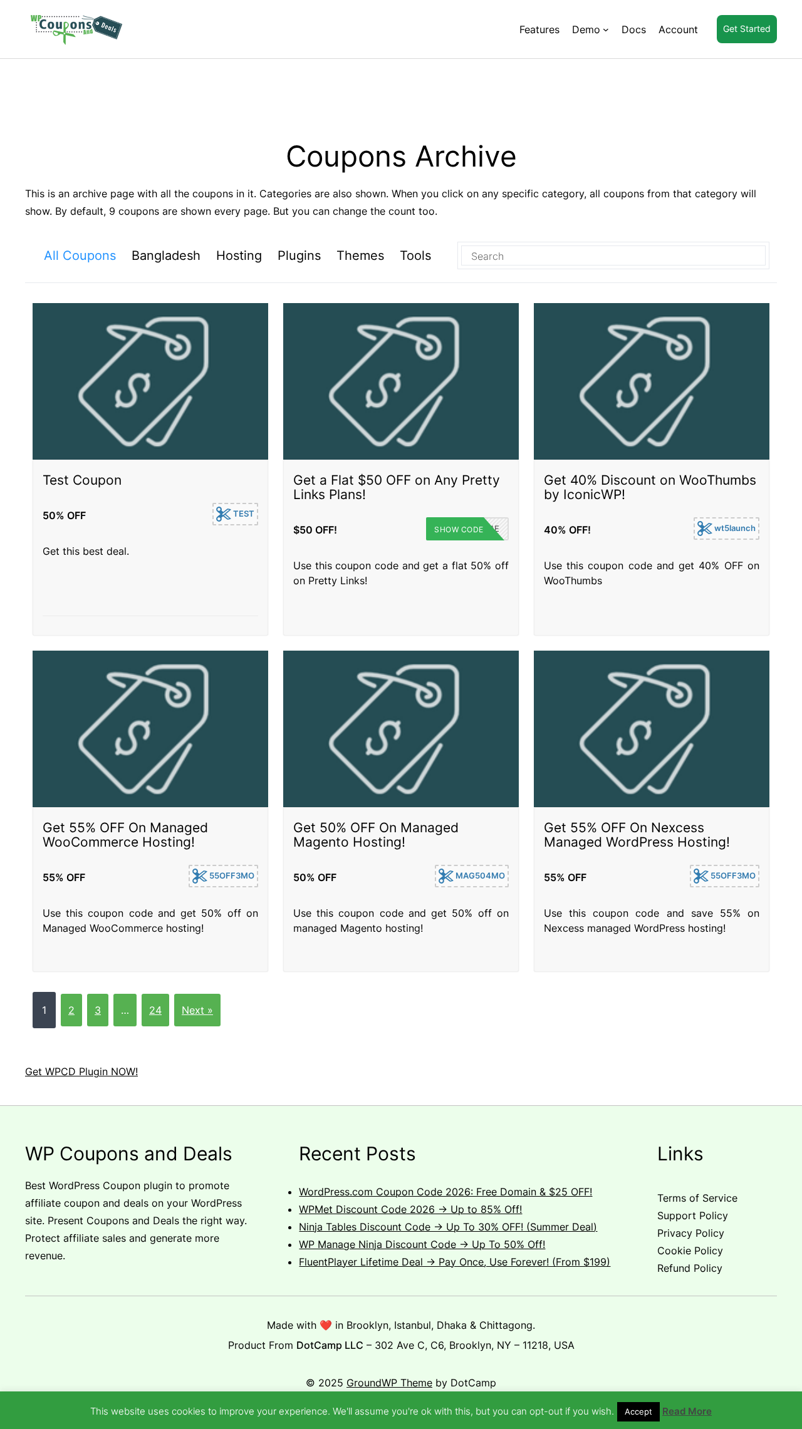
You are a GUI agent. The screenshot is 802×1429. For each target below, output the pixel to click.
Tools (415, 255)
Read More (687, 1411)
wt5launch (734, 528)
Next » (197, 1010)
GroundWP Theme (389, 1382)
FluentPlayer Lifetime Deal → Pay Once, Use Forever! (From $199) (454, 1262)
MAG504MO (479, 875)
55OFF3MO (230, 875)
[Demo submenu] (606, 29)
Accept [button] (638, 1411)
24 (155, 1010)
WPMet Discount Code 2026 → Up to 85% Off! (410, 1209)
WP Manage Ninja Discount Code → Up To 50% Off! (422, 1244)
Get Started (747, 28)
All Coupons (80, 255)
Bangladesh (166, 255)
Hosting (239, 255)
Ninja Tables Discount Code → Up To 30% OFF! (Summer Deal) (448, 1226)
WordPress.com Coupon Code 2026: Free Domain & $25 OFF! (445, 1191)
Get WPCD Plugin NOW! (81, 1071)
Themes (360, 255)
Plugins (299, 255)
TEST (242, 513)
